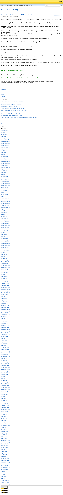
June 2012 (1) (4, 416)
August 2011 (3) (4, 431)
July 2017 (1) (4, 318)
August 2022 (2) (4, 209)
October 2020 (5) (5, 247)
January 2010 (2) (5, 460)
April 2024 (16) (4, 176)
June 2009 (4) (4, 473)
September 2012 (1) (5, 413)
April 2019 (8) (4, 280)
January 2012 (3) (5, 423)
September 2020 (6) (5, 249)
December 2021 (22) (5, 223)
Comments (3, 89)
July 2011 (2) (4, 433)
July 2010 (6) (4, 449)
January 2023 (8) (5, 200)
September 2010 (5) (5, 445)
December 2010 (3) (5, 440)
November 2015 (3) (5, 352)
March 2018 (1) (4, 303)
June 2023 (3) (4, 190)
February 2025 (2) (5, 158)
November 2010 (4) (5, 442)
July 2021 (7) (4, 232)
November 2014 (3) (5, 369)
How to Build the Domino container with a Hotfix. (11, 115)
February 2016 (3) (5, 347)
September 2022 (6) (5, 207)
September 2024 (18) (5, 167)
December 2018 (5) (5, 287)
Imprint (60, 1)
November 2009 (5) (5, 464)
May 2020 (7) (4, 256)
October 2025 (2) (5, 145)
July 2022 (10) (4, 210)
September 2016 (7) (5, 334)
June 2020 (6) (4, 254)
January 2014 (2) (5, 385)
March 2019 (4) (4, 281)
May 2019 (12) (4, 278)
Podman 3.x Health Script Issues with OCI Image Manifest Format (19, 14)
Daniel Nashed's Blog (9, 10)
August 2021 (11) (5, 230)
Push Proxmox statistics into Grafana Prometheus (12, 101)
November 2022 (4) (5, 203)
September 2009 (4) (5, 467)
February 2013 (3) (5, 405)
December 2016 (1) (5, 329)
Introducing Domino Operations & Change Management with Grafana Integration (19, 117)
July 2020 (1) (4, 252)
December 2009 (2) (5, 462)
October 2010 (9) (5, 444)
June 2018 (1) (4, 298)
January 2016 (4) (5, 349)
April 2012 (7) (4, 418)
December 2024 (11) (5, 161)
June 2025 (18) (4, 152)
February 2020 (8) (5, 261)
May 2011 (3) (4, 434)
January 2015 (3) (5, 365)
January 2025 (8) (5, 159)
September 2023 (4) (5, 189)
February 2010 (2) (5, 458)
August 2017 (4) (4, 316)
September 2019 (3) (5, 271)
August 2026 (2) (4, 130)
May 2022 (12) (4, 214)
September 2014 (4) (5, 373)
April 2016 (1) (4, 343)
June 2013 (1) (4, 398)
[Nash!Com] (4, 490)
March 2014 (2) (4, 382)
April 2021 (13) (4, 238)
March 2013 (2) (4, 403)
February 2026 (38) (5, 138)
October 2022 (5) (5, 205)
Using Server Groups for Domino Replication (11, 104)
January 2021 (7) (5, 241)
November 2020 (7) (5, 245)
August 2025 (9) (4, 149)
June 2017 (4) (4, 320)
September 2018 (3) (5, 292)
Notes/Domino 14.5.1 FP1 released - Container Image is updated (15, 113)
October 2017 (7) (5, 312)
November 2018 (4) (5, 289)
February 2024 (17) (5, 180)
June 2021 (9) (4, 234)
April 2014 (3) (4, 380)
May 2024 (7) (4, 174)
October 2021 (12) (5, 227)
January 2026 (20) (5, 139)
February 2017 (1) (5, 325)
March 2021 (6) (4, 240)
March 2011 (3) (4, 438)
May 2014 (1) (4, 378)
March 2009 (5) (4, 478)
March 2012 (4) (4, 420)
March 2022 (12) (4, 218)
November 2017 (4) (5, 311)
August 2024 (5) (4, 169)
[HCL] (4, 487)
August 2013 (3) (4, 394)
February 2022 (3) (5, 220)
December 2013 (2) (5, 387)
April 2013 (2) (4, 402)
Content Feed (4, 122)
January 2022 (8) (5, 221)
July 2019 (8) (4, 274)
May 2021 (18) (4, 236)
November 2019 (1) (5, 267)
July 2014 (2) (4, 376)
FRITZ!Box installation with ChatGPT (9, 106)
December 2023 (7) (5, 183)
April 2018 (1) (4, 301)
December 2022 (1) (5, 201)
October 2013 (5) (5, 391)
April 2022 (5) (4, 216)
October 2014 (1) (5, 371)
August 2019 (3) (4, 272)
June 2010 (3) (4, 451)
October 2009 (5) (5, 465)
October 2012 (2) (5, 411)
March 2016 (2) (4, 345)
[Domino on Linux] (4, 488)
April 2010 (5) (4, 454)
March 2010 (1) (4, 456)
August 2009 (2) (4, 469)
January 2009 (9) (5, 482)
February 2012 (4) (5, 422)
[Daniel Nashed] (4, 492)
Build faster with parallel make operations (10, 103)
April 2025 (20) (4, 156)
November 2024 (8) (5, 163)
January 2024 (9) (5, 181)
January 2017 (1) (5, 327)
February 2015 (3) (5, 363)
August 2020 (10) (5, 251)
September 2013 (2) (5, 393)
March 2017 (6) (4, 323)
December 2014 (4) (5, 367)
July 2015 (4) (4, 358)
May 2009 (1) (4, 474)
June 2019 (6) (4, 276)
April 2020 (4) (4, 258)
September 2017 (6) (5, 314)
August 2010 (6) (4, 447)
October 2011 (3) (4, 427)
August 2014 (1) (4, 374)
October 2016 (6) (5, 332)
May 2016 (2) (4, 342)
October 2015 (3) (5, 354)
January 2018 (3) (5, 307)
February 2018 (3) (5, 305)
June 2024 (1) (4, 172)
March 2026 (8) (4, 136)
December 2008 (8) (5, 484)
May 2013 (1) (4, 400)
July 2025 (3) (4, 150)
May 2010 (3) (4, 453)
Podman (56, 14)
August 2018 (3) (4, 294)
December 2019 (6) (5, 265)
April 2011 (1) (4, 436)
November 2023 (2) (5, 185)
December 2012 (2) (5, 409)
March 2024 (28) (4, 178)
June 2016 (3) (4, 340)
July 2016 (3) (4, 338)
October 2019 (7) (5, 269)
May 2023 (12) (4, 192)
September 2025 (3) (5, 147)
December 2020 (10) (5, 243)
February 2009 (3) (5, 480)
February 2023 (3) (5, 198)
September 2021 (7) (5, 229)
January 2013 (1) (5, 407)
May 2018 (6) (4, 300)
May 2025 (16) (4, 154)
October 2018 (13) (5, 291)
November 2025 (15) (5, 143)
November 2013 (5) (5, 389)
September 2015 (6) (5, 356)
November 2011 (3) (5, 425)
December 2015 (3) (5, 351)
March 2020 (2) (4, 260)
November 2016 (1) (5, 331)
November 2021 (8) (5, 225)
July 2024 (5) (4, 170)
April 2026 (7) (4, 134)
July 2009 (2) (4, 471)
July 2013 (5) (4, 396)
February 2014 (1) (5, 383)
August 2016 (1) (4, 336)
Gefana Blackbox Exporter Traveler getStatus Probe (12, 108)
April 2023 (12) (4, 194)
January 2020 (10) (5, 263)
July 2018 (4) (4, 296)
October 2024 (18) (5, 165)
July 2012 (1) (4, 414)
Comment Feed (4, 123)
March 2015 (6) (4, 362)
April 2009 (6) (4, 476)
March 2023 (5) (4, 196)
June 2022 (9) (4, 212)
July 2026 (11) (4, 132)
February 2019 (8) (5, 283)
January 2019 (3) (5, 285)
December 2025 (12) (5, 141)
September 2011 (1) (5, 429)
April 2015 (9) (4, 360)
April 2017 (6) (4, 322)
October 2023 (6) (5, 187)
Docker (59, 14)
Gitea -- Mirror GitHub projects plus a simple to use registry (14, 110)
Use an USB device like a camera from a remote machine (13, 112)
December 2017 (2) (5, 309)
